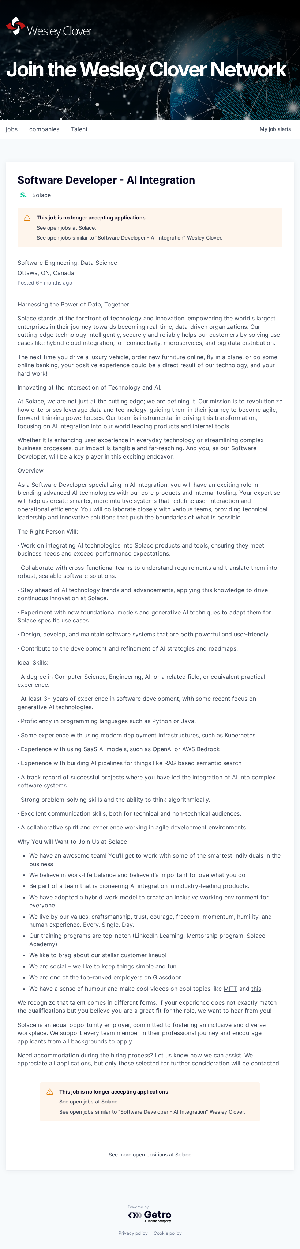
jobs (12, 129)
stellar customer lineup (133, 955)
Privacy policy (133, 1233)
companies (44, 129)
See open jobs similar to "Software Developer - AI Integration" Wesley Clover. (129, 237)
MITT (230, 988)
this (256, 988)
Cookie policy (168, 1233)
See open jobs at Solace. (66, 228)
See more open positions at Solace (150, 1154)
